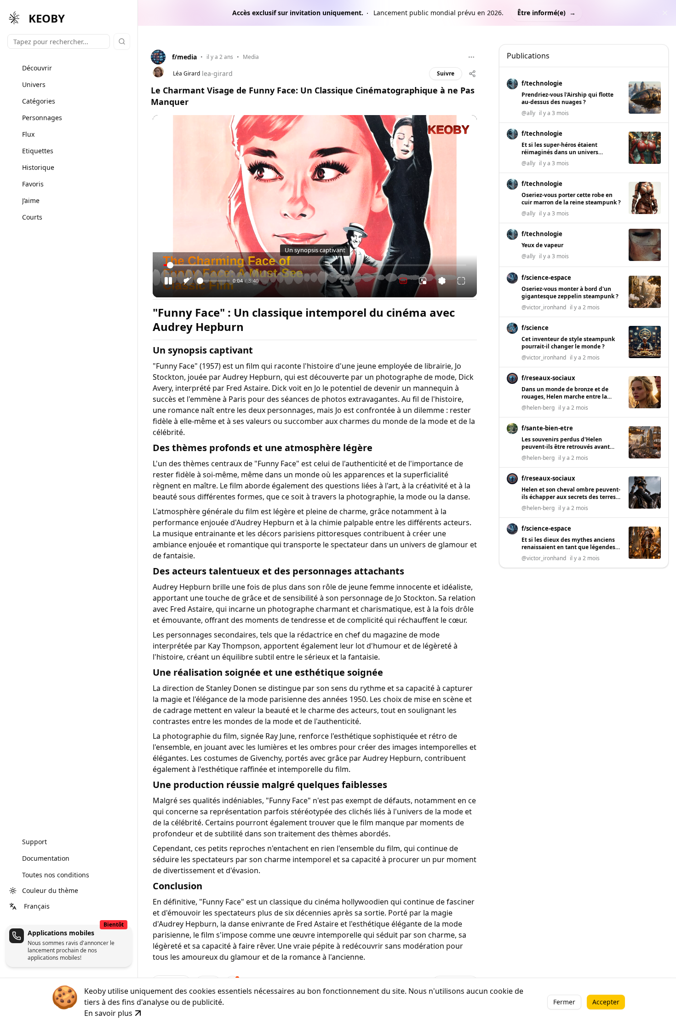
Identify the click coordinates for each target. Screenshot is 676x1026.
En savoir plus (108, 1013)
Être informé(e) (546, 12)
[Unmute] (187, 280)
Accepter (605, 1001)
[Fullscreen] (461, 280)
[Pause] (168, 280)
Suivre (445, 73)
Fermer (564, 1001)
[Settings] (442, 280)
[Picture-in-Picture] (422, 280)
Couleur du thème (50, 890)
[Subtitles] (403, 280)
